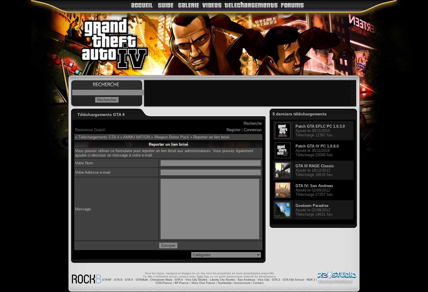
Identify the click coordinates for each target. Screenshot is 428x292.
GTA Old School (293, 279)
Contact (258, 282)
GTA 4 (179, 279)
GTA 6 (118, 279)
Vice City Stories (196, 279)
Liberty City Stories (222, 279)
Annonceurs (242, 282)
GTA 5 (129, 279)
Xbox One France (203, 282)
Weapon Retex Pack (171, 137)
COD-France (163, 282)
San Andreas (246, 279)
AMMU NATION (136, 137)
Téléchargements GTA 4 (98, 137)
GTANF (107, 279)
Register (233, 130)
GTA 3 (276, 279)
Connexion (252, 130)
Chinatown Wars (161, 279)
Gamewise (225, 282)
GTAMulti (142, 279)
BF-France (182, 282)
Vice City (263, 279)
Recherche (253, 123)
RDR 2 (311, 279)
